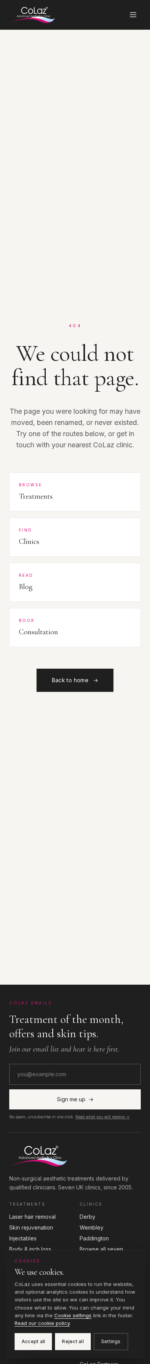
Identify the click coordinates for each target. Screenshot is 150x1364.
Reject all (72, 1341)
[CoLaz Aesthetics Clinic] (75, 1156)
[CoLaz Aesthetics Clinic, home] (32, 14)
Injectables (23, 1238)
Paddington (94, 1238)
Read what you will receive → (102, 1116)
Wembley (91, 1227)
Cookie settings (73, 1315)
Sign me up (75, 1099)
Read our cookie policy (42, 1323)
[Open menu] (133, 14)
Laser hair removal (32, 1216)
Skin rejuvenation (31, 1227)
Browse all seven (101, 1249)
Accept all (33, 1341)
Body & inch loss (30, 1249)
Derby (87, 1216)
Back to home (75, 680)
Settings (111, 1341)
